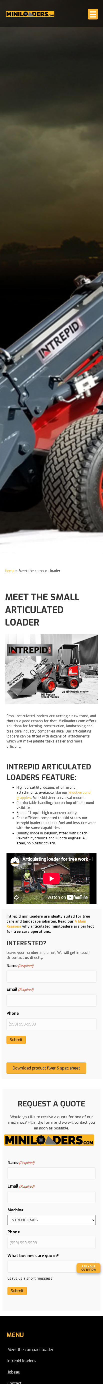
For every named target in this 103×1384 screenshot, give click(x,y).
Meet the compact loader (31, 1349)
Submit (16, 1039)
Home (9, 571)
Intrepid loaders (22, 1361)
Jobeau (14, 1372)
